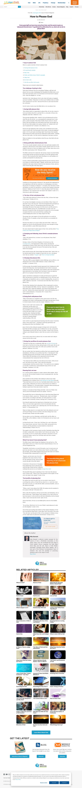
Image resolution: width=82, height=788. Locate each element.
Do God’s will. (28, 79)
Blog (67, 6)
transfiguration (27, 243)
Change (53, 2)
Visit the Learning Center (74, 2)
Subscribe (41, 756)
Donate (54, 6)
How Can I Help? (7, 777)
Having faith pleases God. (31, 67)
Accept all (54, 782)
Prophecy (45, 2)
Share (41, 22)
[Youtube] (7, 774)
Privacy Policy (18, 779)
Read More (33, 554)
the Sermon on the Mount (47, 380)
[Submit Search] (19, 7)
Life (39, 2)
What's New (41, 6)
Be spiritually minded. (30, 70)
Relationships (61, 2)
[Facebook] (4, 774)
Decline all (64, 782)
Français (76, 6)
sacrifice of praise (51, 343)
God (29, 2)
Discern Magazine (61, 6)
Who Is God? (43, 9)
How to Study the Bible (48, 254)
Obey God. (27, 77)
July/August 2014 (37, 12)
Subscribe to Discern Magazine (19, 756)
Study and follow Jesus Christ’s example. (34, 75)
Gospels (36, 254)
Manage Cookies (43, 782)
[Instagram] (9, 774)
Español (71, 6)
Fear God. (26, 72)
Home (37, 9)
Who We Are (48, 6)
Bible (34, 2)
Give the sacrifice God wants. (31, 82)
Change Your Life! (46, 469)
